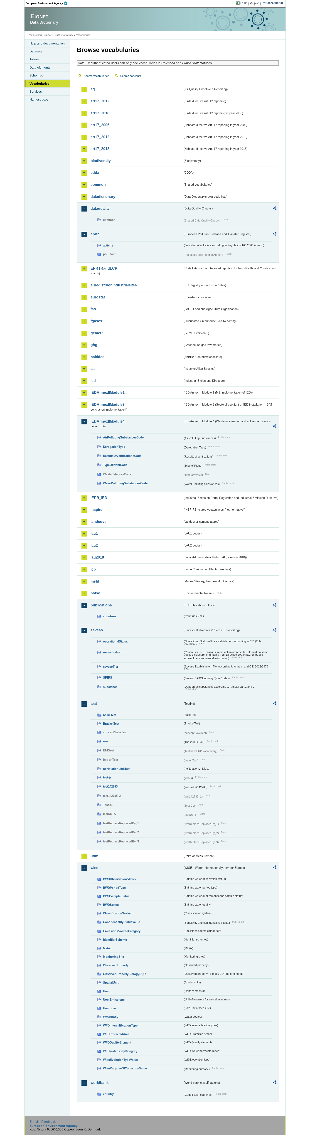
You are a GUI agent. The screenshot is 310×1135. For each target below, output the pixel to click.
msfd (95, 581)
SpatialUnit (110, 982)
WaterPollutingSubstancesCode (125, 483)
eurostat (98, 297)
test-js (107, 777)
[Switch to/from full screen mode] (258, 3)
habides (97, 357)
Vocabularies (39, 83)
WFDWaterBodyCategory (120, 1051)
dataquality (100, 208)
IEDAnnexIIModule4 (108, 421)
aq (93, 89)
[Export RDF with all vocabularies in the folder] (274, 209)
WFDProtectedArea (116, 1034)
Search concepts (130, 76)
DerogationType (114, 446)
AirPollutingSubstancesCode (123, 437)
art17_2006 (100, 125)
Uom (106, 991)
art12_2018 (100, 113)
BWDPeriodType (114, 887)
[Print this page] (252, 3)
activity (108, 245)
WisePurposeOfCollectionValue (125, 1068)
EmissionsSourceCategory (121, 931)
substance (110, 687)
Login (243, 3)
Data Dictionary (64, 35)
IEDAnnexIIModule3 (108, 404)
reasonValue (111, 652)
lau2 (94, 545)
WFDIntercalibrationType (120, 1025)
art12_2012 (100, 101)
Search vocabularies (96, 76)
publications (101, 605)
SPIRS (107, 677)
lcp (93, 569)
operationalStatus (115, 641)
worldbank (100, 1083)
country (108, 1094)
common (98, 185)
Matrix (107, 948)
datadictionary (103, 197)
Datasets (36, 51)
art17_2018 (100, 149)
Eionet (48, 35)
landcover (99, 522)
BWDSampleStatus (116, 896)
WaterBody (110, 1017)
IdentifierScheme (115, 939)
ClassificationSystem (118, 913)
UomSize (109, 1008)
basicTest (109, 715)
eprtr (95, 234)
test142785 (110, 786)
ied (93, 381)
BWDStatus (111, 904)
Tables (34, 59)
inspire (96, 510)
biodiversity (101, 161)
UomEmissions (114, 999)
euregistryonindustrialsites (114, 285)
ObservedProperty (115, 965)
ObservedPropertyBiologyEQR (124, 974)
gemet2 (97, 333)
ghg (94, 345)
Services (36, 91)
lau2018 (97, 557)
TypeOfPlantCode (115, 465)
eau (105, 741)
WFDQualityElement (117, 1042)
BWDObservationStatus (119, 879)
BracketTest (111, 723)
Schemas (36, 75)
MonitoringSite (113, 956)
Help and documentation (47, 43)
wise (94, 868)
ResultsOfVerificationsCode (122, 456)
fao (93, 309)
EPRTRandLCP (104, 268)
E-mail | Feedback (43, 1121)
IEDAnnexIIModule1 (108, 392)
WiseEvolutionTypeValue (120, 1059)
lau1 (94, 533)
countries (109, 616)
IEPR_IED (99, 498)
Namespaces (39, 99)
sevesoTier (110, 666)
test (94, 704)
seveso (97, 630)
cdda (95, 173)
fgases (96, 321)
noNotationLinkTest (116, 769)
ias (93, 369)
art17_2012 (100, 137)
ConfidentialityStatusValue (121, 922)
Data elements (40, 67)
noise (95, 593)
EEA (48, 3)
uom (94, 856)
